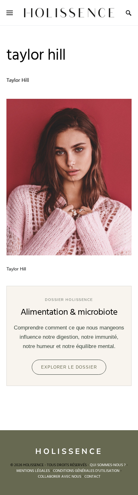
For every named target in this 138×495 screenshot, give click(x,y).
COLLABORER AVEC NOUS (59, 477)
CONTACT (92, 477)
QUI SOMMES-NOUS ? (107, 465)
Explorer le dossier (69, 367)
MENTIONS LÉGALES (33, 471)
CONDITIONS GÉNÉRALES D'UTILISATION (86, 471)
